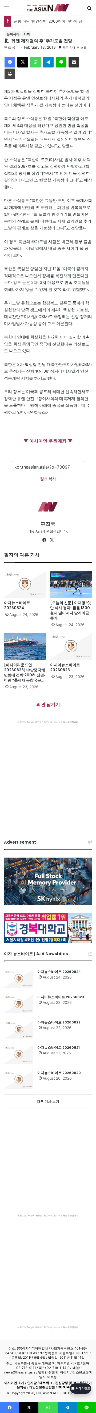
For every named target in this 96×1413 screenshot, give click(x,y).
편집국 (9, 47)
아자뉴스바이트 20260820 (59, 1072)
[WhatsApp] (35, 62)
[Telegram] (48, 62)
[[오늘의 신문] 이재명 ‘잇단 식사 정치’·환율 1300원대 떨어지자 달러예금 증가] (71, 584)
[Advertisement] (48, 774)
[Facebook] (10, 62)
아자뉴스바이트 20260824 (17, 605)
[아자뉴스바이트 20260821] (18, 1054)
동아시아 (13, 34)
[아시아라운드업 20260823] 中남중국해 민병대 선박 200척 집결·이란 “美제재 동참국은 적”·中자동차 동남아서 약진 (25, 677)
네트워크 (45, 1383)
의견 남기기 (48, 704)
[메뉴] (6, 10)
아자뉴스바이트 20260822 (59, 1022)
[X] (22, 62)
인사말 (32, 1383)
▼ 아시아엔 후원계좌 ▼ (48, 441)
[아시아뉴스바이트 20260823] (71, 646)
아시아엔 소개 (14, 1383)
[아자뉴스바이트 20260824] (25, 584)
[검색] (89, 10)
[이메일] (74, 62)
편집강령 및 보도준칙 (70, 1383)
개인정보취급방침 (42, 1387)
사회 (26, 34)
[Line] (61, 62)
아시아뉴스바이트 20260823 (65, 667)
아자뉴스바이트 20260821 (58, 1047)
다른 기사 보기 (48, 1101)
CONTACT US (68, 1387)
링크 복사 (48, 478)
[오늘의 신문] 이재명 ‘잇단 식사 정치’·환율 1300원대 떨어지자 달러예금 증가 (70, 610)
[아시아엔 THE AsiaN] (48, 8)
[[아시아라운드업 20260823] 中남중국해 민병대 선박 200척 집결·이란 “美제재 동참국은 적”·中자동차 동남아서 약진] (25, 646)
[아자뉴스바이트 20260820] (18, 1079)
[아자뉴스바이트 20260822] (18, 1029)
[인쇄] (10, 74)
